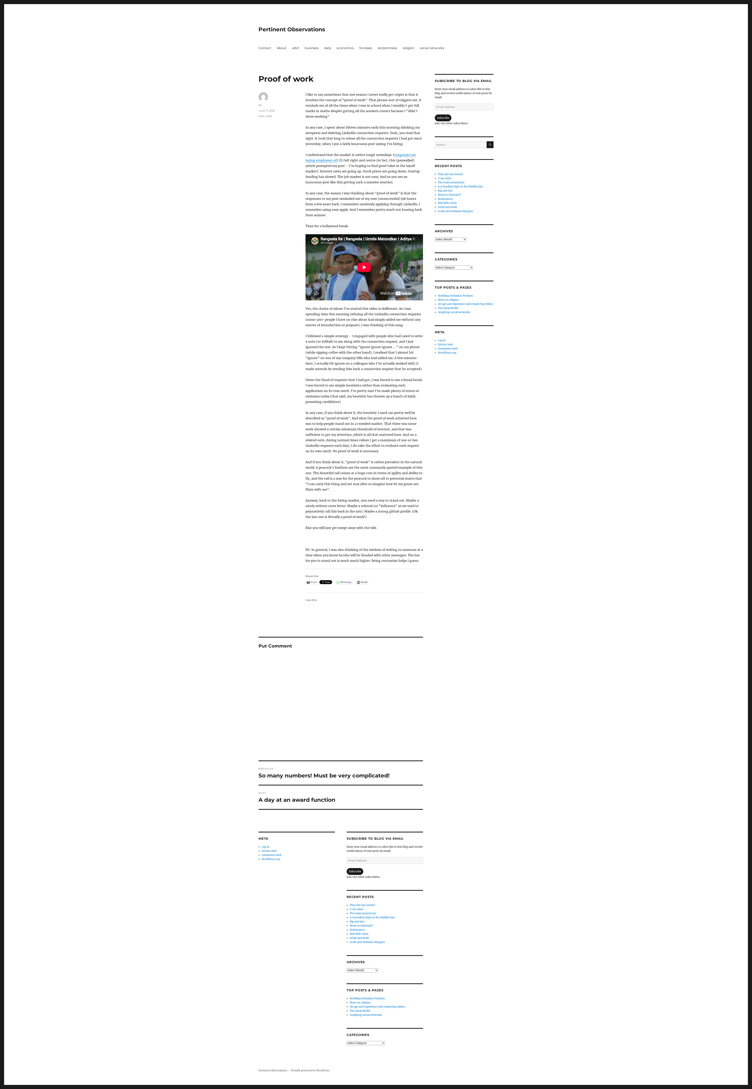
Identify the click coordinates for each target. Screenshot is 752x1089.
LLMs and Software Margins (367, 942)
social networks (432, 48)
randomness (387, 48)
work (269, 116)
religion (408, 48)
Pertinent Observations (291, 29)
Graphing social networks (366, 1015)
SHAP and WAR (359, 938)
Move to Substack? (361, 925)
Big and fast (357, 921)
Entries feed (269, 851)
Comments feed (271, 855)
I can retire (356, 909)
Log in (265, 847)
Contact (264, 48)
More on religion (360, 1002)
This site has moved (362, 905)
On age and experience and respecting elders (377, 1006)
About (282, 48)
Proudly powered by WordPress (310, 1070)
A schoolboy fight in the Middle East (372, 917)
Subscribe (355, 871)
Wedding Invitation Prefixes (367, 998)
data (327, 48)
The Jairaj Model (360, 1010)
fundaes (365, 48)
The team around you (363, 913)
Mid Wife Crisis (359, 934)
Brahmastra (357, 929)
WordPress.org (271, 859)
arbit (295, 48)
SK (260, 105)
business (312, 48)
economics (345, 48)
